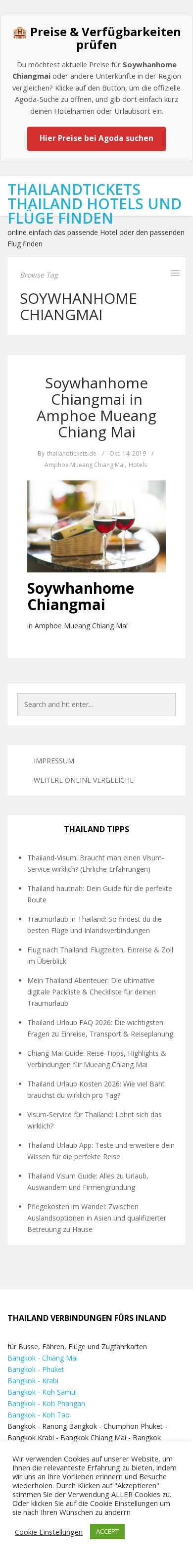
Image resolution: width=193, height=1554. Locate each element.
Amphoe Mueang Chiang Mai (85, 465)
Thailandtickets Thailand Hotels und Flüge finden (94, 203)
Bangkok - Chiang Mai (42, 1358)
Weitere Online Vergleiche (84, 780)
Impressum (54, 760)
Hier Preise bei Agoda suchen (96, 138)
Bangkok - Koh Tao (38, 1414)
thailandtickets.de (71, 453)
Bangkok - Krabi (32, 1380)
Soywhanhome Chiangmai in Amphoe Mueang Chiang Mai (96, 407)
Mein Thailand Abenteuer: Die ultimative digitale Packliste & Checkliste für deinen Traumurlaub (91, 992)
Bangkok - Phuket (35, 1369)
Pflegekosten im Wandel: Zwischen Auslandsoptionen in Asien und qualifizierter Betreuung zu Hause (96, 1218)
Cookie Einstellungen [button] (49, 1531)
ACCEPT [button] (107, 1531)
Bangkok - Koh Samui (42, 1392)
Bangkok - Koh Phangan (46, 1403)
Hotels (138, 465)
